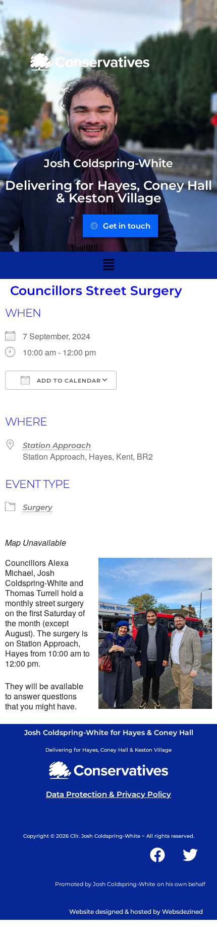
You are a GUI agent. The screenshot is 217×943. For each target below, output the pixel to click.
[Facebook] (157, 855)
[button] (108, 265)
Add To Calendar (68, 380)
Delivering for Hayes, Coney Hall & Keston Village (108, 191)
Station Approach (57, 445)
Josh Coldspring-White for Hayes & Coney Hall (108, 732)
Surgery (37, 507)
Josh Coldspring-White (108, 163)
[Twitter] (190, 855)
